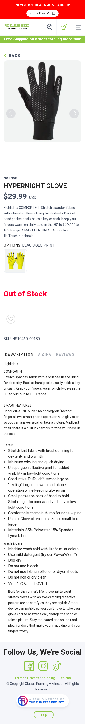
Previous (11, 113)
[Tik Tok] (56, 666)
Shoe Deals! (39, 13)
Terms (19, 678)
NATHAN (10, 177)
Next (74, 113)
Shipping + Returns (56, 678)
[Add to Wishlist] (10, 319)
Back (14, 55)
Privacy (33, 678)
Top (44, 715)
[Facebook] (29, 666)
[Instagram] (43, 666)
